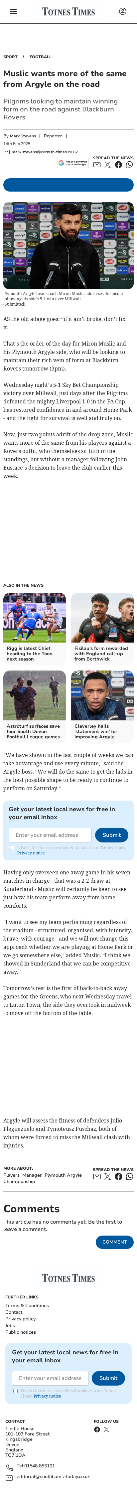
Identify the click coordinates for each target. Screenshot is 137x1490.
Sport (10, 57)
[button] (13, 12)
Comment (114, 1242)
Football (41, 57)
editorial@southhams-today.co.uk (53, 1477)
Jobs (10, 1325)
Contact (13, 1312)
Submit (112, 835)
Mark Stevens (23, 136)
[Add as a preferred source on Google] (72, 163)
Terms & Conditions (27, 1305)
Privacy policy (20, 1319)
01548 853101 (39, 1466)
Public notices (20, 1332)
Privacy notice (31, 852)
